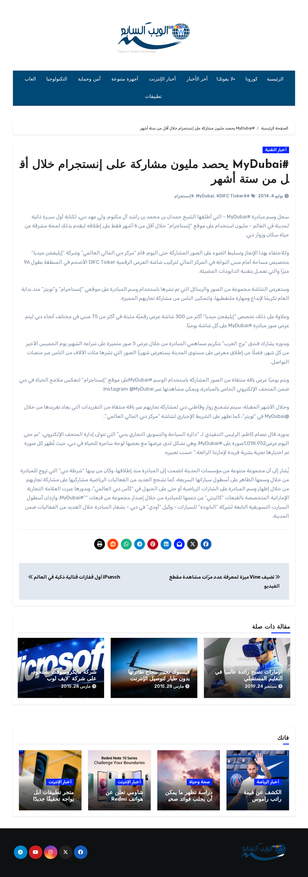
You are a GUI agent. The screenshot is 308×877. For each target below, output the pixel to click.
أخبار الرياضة (268, 781)
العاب (31, 79)
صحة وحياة (199, 781)
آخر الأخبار (197, 79)
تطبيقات (154, 96)
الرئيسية (275, 79)
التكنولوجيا (57, 79)
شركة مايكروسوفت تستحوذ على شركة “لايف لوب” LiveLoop (65, 679)
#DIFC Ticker (230, 196)
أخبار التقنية (276, 149)
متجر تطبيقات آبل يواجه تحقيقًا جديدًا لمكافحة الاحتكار (53, 799)
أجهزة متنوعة (125, 79)
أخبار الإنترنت (163, 79)
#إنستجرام (184, 196)
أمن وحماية (90, 79)
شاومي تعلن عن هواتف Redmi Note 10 (124, 799)
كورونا (251, 79)
